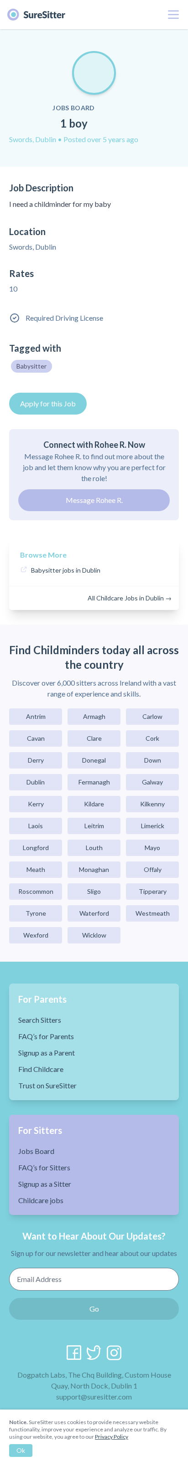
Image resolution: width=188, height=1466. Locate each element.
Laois (35, 826)
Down (152, 760)
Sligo (94, 891)
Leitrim (94, 826)
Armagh (94, 716)
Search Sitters (39, 1019)
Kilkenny (152, 804)
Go (94, 1308)
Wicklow (94, 935)
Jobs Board (36, 1151)
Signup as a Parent (46, 1052)
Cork (152, 738)
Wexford (35, 935)
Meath (35, 869)
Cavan (36, 738)
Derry (36, 760)
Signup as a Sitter (44, 1183)
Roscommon (35, 891)
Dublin (35, 782)
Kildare (94, 804)
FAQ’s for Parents (46, 1036)
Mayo (152, 847)
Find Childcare (40, 1069)
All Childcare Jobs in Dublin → (130, 598)
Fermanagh (94, 782)
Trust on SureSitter (47, 1085)
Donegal (94, 760)
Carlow (152, 716)
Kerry (36, 804)
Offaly (153, 869)
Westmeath (153, 913)
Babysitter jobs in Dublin (65, 570)
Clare (94, 738)
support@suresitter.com (94, 1396)
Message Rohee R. (94, 500)
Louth (94, 847)
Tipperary (153, 891)
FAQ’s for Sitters (44, 1167)
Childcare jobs (40, 1200)
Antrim (36, 716)
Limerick (152, 826)
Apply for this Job (48, 403)
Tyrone (36, 913)
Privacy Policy (111, 1436)
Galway (152, 782)
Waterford (94, 913)
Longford (36, 847)
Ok (20, 1450)
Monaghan (94, 869)
